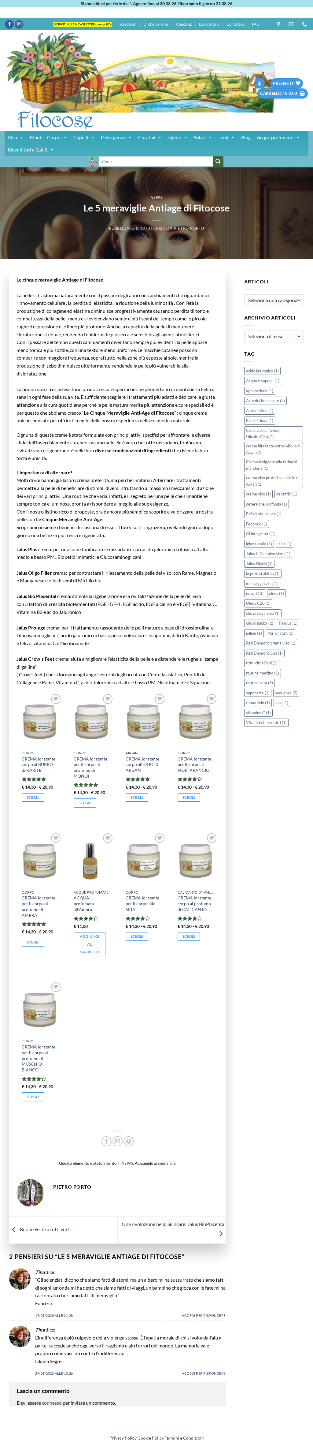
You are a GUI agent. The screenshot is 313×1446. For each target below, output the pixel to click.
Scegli (33, 797)
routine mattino (262, 673)
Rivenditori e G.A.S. (28, 149)
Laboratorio (209, 24)
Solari (200, 137)
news (254, 593)
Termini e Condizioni (184, 1437)
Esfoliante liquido (264, 513)
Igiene (174, 137)
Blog (246, 137)
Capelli (80, 137)
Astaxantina (259, 410)
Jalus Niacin (259, 563)
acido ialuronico (262, 370)
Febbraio (256, 523)
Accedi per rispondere (204, 1315)
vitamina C (258, 712)
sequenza (286, 692)
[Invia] (218, 161)
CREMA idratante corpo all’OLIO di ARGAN (142, 764)
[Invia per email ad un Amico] (117, 1141)
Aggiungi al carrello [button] (90, 944)
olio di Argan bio (263, 613)
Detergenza (113, 137)
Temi (223, 137)
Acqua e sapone (262, 380)
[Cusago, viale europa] (279, 24)
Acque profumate (275, 137)
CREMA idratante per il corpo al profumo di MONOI (90, 767)
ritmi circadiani (262, 662)
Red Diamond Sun (264, 653)
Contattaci (235, 24)
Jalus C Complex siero (268, 553)
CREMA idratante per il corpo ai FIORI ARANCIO (194, 764)
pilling (254, 633)
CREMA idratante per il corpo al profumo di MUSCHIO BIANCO (38, 1058)
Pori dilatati (280, 633)
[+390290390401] (305, 24)
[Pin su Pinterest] (128, 1141)
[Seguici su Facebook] (9, 24)
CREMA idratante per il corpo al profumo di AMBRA (38, 906)
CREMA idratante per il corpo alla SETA (142, 903)
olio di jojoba (259, 623)
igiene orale (259, 543)
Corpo (54, 137)
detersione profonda (266, 504)
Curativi (146, 137)
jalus (284, 543)
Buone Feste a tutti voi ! (44, 1229)
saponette (258, 692)
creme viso (258, 493)
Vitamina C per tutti (266, 722)
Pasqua (288, 623)
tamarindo (258, 702)
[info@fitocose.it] (292, 24)
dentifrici (286, 493)
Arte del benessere (265, 400)
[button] (259, 83)
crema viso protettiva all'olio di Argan (272, 480)
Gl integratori (260, 533)
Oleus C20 (258, 603)
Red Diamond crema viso (270, 643)
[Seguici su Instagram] (19, 24)
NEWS (156, 197)
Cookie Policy (151, 1437)
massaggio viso (262, 583)
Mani (35, 137)
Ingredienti (126, 24)
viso (281, 702)
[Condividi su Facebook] (106, 1141)
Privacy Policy (123, 1437)
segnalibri (166, 1163)
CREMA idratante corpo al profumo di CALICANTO (194, 903)
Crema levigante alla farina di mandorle (271, 464)
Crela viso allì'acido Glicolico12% (262, 433)
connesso (52, 1403)
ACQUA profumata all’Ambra (84, 903)
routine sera (259, 682)
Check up (184, 24)
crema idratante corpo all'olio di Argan (273, 448)
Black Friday (259, 420)
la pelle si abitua (263, 573)
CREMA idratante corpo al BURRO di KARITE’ (38, 764)
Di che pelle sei (156, 24)
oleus (276, 593)
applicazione (259, 390)
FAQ (256, 24)
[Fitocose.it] (103, 80)
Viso (12, 137)
